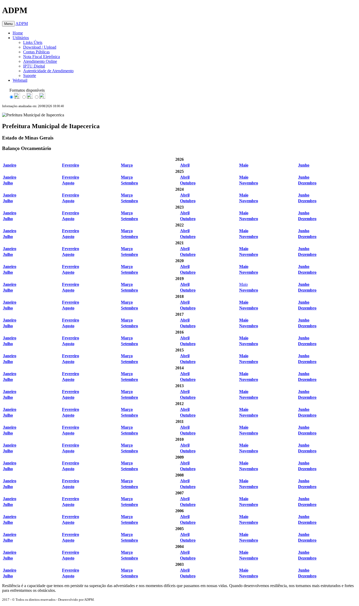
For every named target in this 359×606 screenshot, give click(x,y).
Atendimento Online (40, 61)
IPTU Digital (34, 66)
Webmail (20, 80)
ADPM (22, 23)
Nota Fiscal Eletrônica (41, 56)
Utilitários (21, 37)
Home (18, 33)
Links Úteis (32, 42)
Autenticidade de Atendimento (48, 71)
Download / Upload (39, 47)
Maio (243, 284)
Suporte (29, 75)
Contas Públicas (36, 52)
